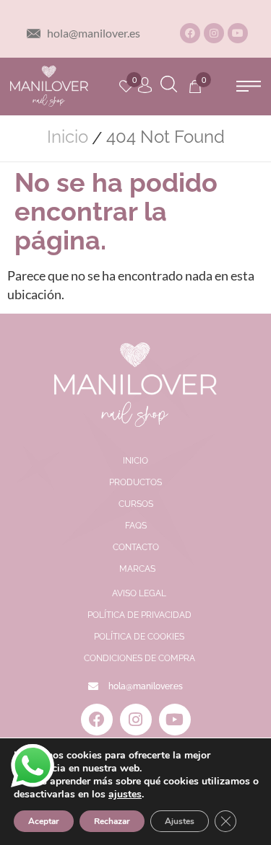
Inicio (67, 137)
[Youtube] (238, 33)
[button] (248, 86)
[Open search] (168, 86)
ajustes (125, 794)
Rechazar (112, 821)
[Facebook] (190, 33)
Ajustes (179, 821)
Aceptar (43, 821)
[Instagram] (214, 33)
